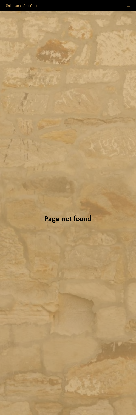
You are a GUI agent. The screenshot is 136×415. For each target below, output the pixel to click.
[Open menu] (128, 6)
